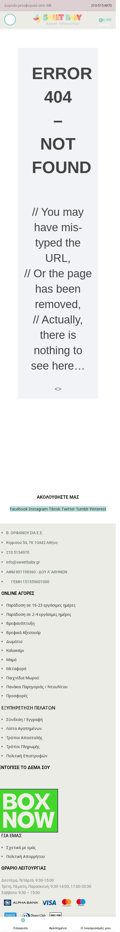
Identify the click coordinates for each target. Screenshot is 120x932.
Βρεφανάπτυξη (20, 623)
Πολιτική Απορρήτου (25, 856)
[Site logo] (58, 19)
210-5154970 (101, 5)
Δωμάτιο (14, 641)
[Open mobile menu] (10, 19)
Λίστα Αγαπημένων (24, 728)
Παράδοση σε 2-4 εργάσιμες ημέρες (38, 614)
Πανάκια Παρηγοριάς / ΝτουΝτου (37, 686)
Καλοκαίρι (15, 650)
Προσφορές (17, 695)
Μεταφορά (16, 668)
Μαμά (11, 659)
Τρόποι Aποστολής (24, 737)
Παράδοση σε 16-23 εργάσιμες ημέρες (41, 605)
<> (58, 389)
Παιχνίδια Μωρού (22, 677)
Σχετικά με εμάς (21, 847)
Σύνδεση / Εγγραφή (24, 719)
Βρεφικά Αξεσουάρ (23, 632)
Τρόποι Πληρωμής (23, 746)
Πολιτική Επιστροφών (26, 755)
